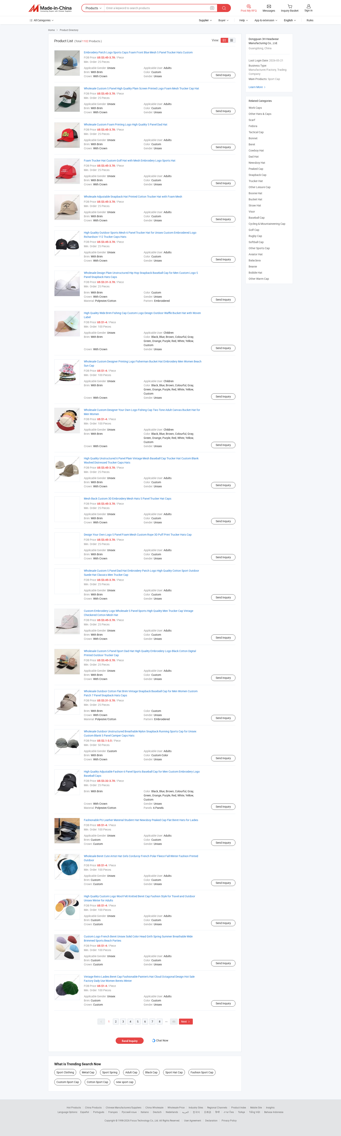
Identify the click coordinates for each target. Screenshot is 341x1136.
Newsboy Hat (257, 162)
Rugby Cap (255, 236)
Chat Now (162, 1040)
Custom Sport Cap (67, 1082)
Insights (270, 1107)
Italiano (145, 1112)
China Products (93, 1107)
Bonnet (253, 138)
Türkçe (241, 1112)
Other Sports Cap (259, 248)
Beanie (253, 266)
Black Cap (151, 1072)
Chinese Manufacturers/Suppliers (123, 1107)
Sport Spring (109, 1072)
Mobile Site (256, 1107)
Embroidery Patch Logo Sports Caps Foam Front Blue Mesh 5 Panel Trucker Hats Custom (138, 52)
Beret (252, 144)
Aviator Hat (256, 254)
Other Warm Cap (259, 279)
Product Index (238, 1107)
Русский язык (129, 1112)
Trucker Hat (256, 181)
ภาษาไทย (229, 1112)
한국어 (196, 1112)
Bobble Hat (255, 272)
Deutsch (157, 1112)
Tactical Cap (256, 132)
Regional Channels (217, 1107)
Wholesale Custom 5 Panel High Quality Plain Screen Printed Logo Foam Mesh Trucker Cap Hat (141, 88)
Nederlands (172, 1112)
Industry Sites (196, 1107)
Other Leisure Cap (260, 187)
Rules (310, 20)
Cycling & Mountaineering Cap (267, 224)
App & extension (264, 20)
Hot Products (74, 1107)
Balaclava (255, 260)
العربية (185, 1112)
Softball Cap (256, 242)
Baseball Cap (257, 217)
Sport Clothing (65, 1072)
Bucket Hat (255, 199)
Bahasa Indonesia (273, 1112)
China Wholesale (154, 1107)
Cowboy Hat (256, 150)
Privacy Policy (229, 1120)
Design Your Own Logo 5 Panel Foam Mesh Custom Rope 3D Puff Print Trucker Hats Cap (138, 534)
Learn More (257, 87)
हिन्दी (217, 1112)
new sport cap (124, 1082)
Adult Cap (131, 1072)
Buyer (222, 20)
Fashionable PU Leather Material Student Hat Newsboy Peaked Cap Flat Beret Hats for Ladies (141, 820)
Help (242, 20)
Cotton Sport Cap (97, 1082)
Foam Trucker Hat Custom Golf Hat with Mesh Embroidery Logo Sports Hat (129, 160)
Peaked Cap (256, 169)
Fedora (253, 126)
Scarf (252, 120)
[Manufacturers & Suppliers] (49, 8)
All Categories (42, 20)
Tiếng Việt (254, 1112)
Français (113, 1112)
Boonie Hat (255, 193)
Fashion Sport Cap (202, 1072)
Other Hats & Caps (260, 114)
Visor (252, 211)
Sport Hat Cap (174, 1072)
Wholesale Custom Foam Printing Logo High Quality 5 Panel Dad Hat (125, 124)
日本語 (207, 1112)
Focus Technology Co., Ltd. (144, 1120)
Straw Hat (255, 205)
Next (186, 1021)
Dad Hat (254, 156)
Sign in (308, 10)
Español (84, 1112)
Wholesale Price (176, 1107)
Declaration (211, 1120)
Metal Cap (88, 1072)
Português (98, 1112)
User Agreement (192, 1120)
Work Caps (255, 108)
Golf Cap (254, 230)
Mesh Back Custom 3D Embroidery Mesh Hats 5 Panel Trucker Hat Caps (127, 498)
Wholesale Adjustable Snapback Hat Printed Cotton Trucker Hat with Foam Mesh (133, 196)
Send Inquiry (223, 75)
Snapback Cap (257, 175)
